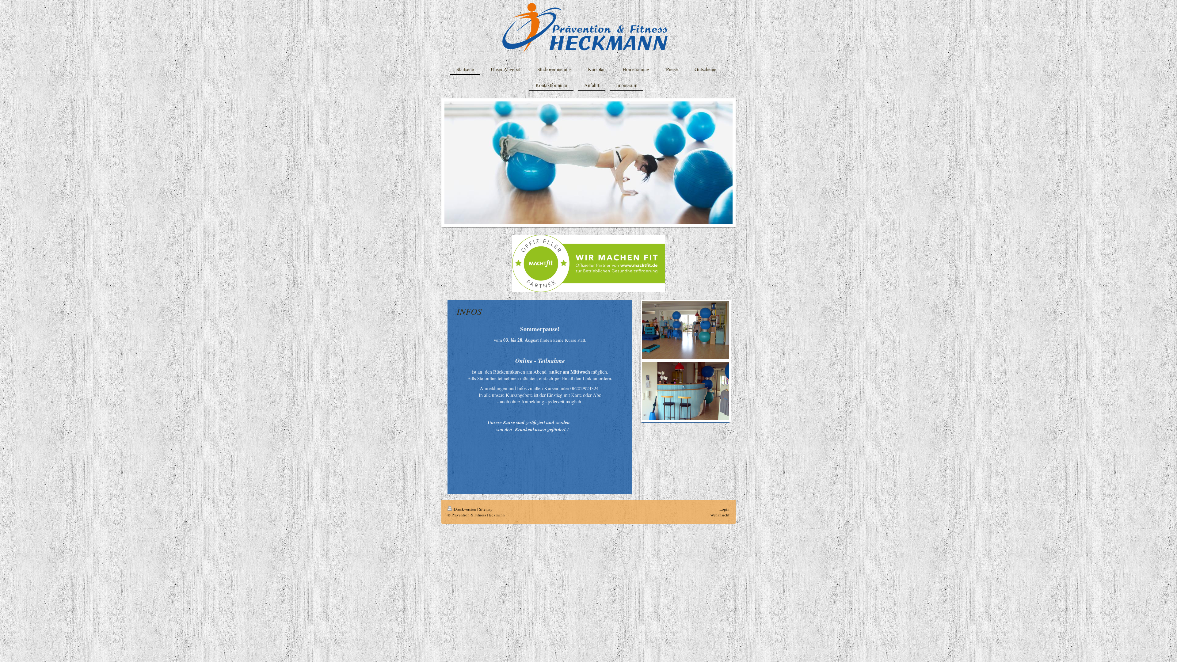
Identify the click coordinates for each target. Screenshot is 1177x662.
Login (724, 509)
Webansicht (719, 515)
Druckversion (465, 509)
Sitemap (486, 509)
